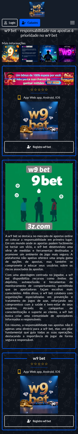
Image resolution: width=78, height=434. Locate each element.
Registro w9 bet (42, 146)
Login (12, 22)
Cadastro (32, 22)
